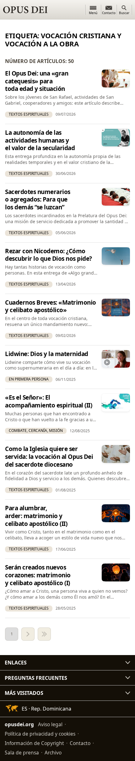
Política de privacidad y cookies (40, 733)
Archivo (53, 752)
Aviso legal (50, 724)
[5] (44, 634)
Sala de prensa (22, 752)
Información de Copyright (34, 743)
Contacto (80, 743)
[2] (28, 634)
